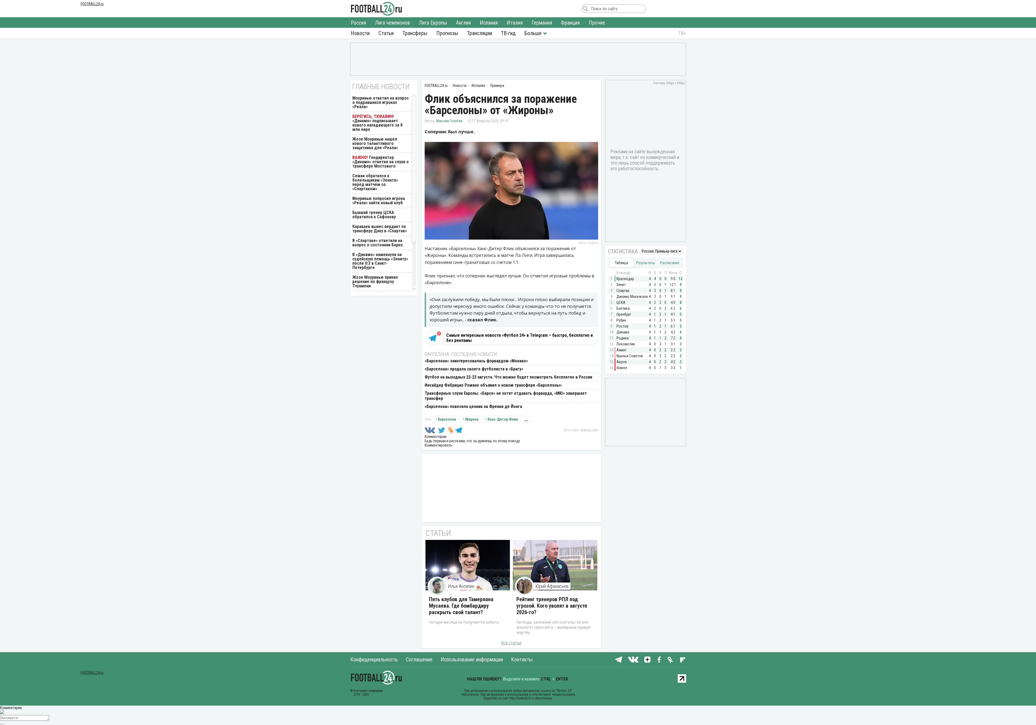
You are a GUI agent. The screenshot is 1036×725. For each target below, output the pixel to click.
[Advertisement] (518, 59)
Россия (358, 22)
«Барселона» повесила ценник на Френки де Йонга (473, 406)
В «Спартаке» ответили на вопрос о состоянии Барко (377, 242)
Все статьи (511, 642)
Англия (463, 22)
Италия (515, 22)
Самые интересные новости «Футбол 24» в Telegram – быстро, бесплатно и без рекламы (519, 338)
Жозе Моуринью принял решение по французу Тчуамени (375, 281)
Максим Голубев (449, 121)
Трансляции (479, 33)
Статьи (386, 33)
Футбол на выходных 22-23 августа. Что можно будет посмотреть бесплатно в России (508, 377)
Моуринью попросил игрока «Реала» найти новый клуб (378, 200)
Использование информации (472, 659)
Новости (360, 33)
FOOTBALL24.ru (376, 9)
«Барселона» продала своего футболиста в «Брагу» (474, 369)
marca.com (589, 430)
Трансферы (415, 33)
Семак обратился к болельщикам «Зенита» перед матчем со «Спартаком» (375, 182)
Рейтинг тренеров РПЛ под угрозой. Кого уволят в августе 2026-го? (551, 605)
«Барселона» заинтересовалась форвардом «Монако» (476, 360)
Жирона (472, 419)
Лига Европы (433, 22)
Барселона (447, 419)
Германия (541, 22)
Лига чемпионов (392, 22)
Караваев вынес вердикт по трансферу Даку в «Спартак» (379, 228)
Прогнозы (447, 33)
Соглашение (419, 659)
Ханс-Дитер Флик (503, 419)
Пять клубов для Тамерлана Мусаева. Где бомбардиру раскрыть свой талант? (461, 605)
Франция (570, 22)
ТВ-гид (508, 33)
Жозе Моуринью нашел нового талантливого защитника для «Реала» (375, 143)
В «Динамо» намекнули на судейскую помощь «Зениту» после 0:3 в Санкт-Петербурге (380, 261)
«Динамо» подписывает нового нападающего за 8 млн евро (377, 125)
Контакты (522, 659)
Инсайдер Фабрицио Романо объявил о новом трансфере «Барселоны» (493, 385)
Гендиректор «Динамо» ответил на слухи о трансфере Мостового (380, 162)
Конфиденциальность (374, 659)
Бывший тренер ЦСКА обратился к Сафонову (374, 214)
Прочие (597, 22)
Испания (489, 22)
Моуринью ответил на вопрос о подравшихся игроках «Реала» (380, 102)
